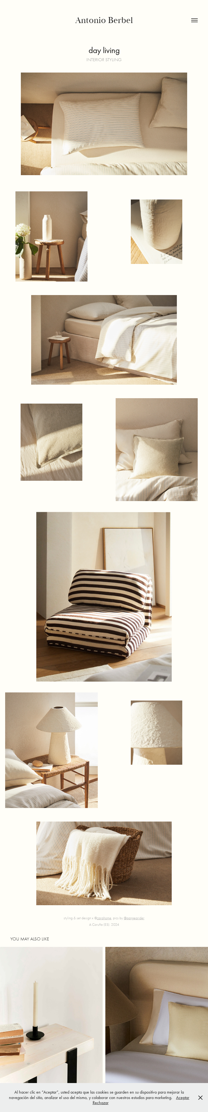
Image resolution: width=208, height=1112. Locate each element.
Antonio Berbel (104, 20)
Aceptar (182, 1097)
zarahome (104, 918)
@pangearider (134, 918)
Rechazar (101, 1102)
